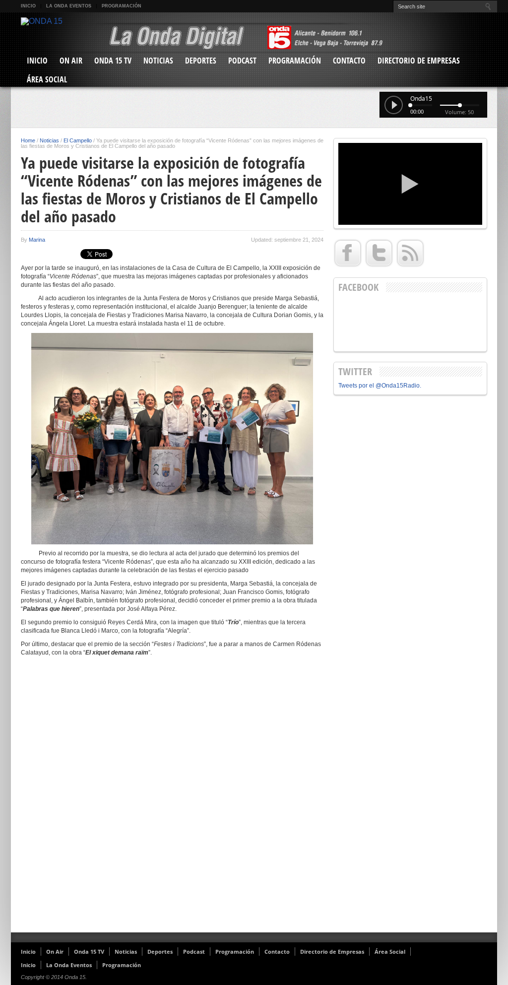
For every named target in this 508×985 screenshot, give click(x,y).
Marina (37, 240)
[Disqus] (172, 798)
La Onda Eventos (68, 5)
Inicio (28, 5)
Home (28, 140)
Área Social (47, 79)
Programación (121, 5)
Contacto (349, 60)
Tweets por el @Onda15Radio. (379, 385)
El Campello (78, 140)
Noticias (158, 60)
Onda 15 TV (112, 60)
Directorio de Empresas (419, 60)
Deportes (200, 60)
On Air (71, 60)
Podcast (242, 60)
